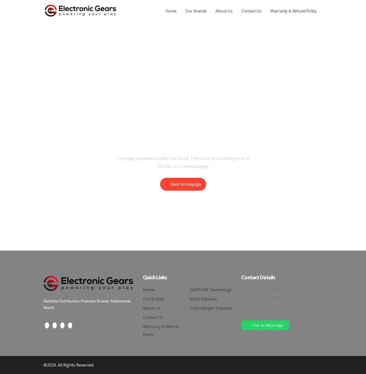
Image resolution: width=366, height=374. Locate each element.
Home (170, 11)
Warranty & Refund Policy (293, 11)
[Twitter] (55, 325)
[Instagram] (70, 325)
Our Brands (195, 11)
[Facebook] (47, 325)
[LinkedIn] (62, 325)
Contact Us (251, 11)
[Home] (80, 11)
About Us (223, 11)
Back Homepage (186, 184)
